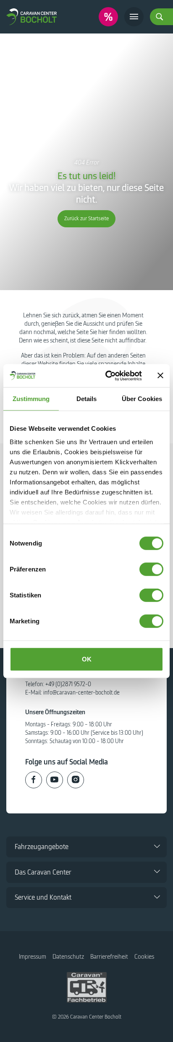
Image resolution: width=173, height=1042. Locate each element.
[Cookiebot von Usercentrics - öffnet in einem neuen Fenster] (107, 375)
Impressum (32, 956)
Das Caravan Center (43, 872)
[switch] (151, 569)
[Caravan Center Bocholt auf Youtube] (54, 780)
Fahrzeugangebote (41, 846)
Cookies (144, 956)
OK (87, 659)
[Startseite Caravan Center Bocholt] (31, 16)
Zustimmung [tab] (31, 398)
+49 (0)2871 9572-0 (68, 684)
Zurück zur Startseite (86, 218)
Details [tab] (86, 398)
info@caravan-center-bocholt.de (81, 692)
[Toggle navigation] (134, 16)
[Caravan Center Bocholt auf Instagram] (75, 780)
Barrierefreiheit (109, 956)
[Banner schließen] (160, 375)
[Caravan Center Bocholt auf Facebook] (33, 780)
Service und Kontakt (43, 897)
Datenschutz (68, 956)
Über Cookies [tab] (142, 398)
